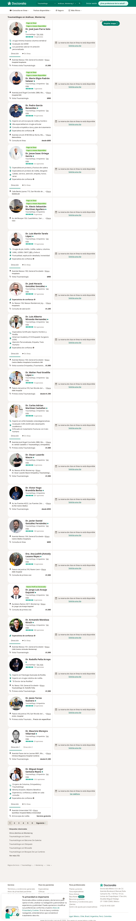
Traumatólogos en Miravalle (20, 848)
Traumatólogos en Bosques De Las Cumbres (27, 852)
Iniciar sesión (91, 3)
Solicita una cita (75, 46)
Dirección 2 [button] (28, 747)
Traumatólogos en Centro (19, 836)
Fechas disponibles (41, 10)
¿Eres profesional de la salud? (112, 3)
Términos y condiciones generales (21, 889)
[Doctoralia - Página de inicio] (21, 3)
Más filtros (75, 10)
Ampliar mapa (110, 23)
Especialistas (43, 889)
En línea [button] (27, 53)
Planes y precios (75, 889)
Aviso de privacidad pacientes (19, 891)
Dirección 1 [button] (15, 747)
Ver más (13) (14, 855)
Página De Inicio (13, 865)
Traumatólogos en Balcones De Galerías (25, 840)
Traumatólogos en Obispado (20, 844)
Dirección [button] (15, 53)
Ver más (40, 34)
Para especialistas (76, 891)
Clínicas (41, 891)
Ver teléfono (75, 794)
